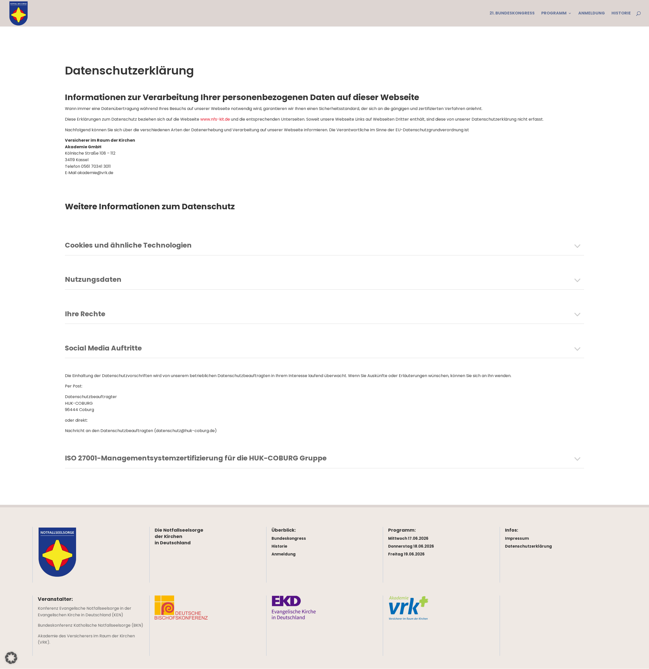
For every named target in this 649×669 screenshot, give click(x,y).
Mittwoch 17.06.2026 (408, 538)
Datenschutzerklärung (528, 546)
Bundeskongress (289, 538)
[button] (11, 658)
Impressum (517, 538)
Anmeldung (284, 554)
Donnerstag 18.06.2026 (411, 546)
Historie (279, 546)
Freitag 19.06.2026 (406, 554)
